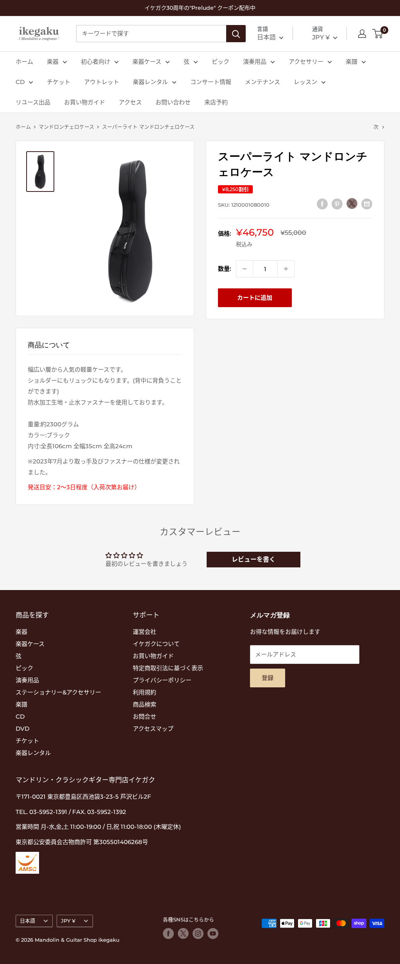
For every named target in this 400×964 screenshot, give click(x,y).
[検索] (236, 33)
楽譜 (351, 61)
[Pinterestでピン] (337, 203)
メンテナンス (262, 82)
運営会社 (144, 631)
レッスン (305, 82)
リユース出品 (33, 102)
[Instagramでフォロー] (198, 933)
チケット (58, 82)
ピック (220, 61)
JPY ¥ (68, 921)
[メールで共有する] (366, 203)
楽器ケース (146, 61)
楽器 (53, 61)
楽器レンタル (150, 82)
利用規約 (144, 692)
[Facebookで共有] (322, 203)
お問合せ (144, 716)
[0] (378, 33)
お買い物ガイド (84, 102)
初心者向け (95, 61)
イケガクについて (156, 643)
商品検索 (144, 704)
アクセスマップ (153, 728)
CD (20, 82)
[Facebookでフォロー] (168, 933)
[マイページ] (362, 33)
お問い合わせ (173, 102)
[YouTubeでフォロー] (212, 933)
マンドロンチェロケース (66, 126)
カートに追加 (254, 297)
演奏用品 (254, 61)
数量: (224, 268)
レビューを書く (253, 559)
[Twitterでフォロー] (183, 933)
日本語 (27, 921)
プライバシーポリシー (162, 680)
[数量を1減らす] (244, 269)
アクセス (130, 102)
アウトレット (101, 82)
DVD (22, 728)
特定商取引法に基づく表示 (168, 668)
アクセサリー (306, 61)
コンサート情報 (210, 82)
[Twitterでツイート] (351, 203)
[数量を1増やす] (286, 269)
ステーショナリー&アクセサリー (58, 692)
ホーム (24, 61)
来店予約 (216, 102)
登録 (267, 677)
